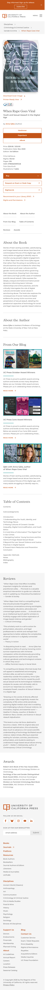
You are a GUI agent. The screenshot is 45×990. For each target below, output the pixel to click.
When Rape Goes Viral (30, 31)
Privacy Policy (8, 985)
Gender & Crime (10, 31)
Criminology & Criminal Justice (16, 28)
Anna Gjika (10, 124)
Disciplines (8, 24)
